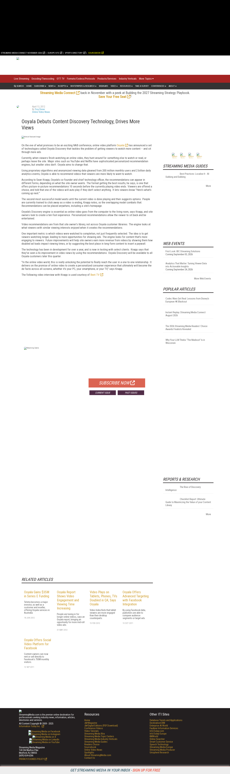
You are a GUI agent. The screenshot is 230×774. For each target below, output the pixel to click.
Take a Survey (142, 86)
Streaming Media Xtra (94, 733)
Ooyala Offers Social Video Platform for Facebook (37, 644)
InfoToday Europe (158, 733)
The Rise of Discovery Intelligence (183, 489)
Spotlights (89, 752)
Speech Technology (159, 744)
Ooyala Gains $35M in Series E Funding (36, 594)
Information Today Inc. (30, 726)
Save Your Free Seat (112, 97)
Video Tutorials (91, 731)
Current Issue (102, 392)
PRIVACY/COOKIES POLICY (31, 759)
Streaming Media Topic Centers (99, 736)
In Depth (62, 86)
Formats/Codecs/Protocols (81, 78)
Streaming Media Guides (95, 741)
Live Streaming (21, 78)
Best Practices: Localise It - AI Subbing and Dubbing (187, 175)
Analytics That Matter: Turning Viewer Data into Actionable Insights (186, 265)
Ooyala (120, 145)
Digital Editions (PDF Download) (101, 725)
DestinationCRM (157, 723)
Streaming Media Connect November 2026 (21, 53)
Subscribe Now (114, 383)
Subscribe (39, 86)
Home (29, 86)
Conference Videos (93, 728)
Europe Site (53, 53)
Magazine (90, 723)
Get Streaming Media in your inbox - (115, 770)
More (208, 185)
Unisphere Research (159, 752)
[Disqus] (87, 447)
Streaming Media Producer (162, 749)
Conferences (157, 86)
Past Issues (131, 392)
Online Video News (41, 112)
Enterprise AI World (159, 725)
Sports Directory (74, 53)
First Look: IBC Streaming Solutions (183, 251)
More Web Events (202, 278)
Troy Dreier (40, 109)
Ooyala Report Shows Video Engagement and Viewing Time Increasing (68, 600)
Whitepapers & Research (82, 86)
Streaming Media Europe (161, 747)
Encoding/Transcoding (43, 78)
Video (113, 86)
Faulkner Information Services (164, 728)
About (172, 86)
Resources (125, 86)
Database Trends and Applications (166, 720)
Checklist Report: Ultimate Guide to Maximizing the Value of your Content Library (188, 502)
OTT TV (60, 78)
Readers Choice (92, 744)
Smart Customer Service (161, 741)
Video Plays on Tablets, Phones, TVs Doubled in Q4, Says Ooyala (103, 598)
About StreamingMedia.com (97, 755)
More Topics (145, 78)
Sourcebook (94, 53)
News (51, 86)
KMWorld (154, 736)
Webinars (103, 86)
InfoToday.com (157, 731)
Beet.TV (95, 274)
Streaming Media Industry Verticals (100, 739)
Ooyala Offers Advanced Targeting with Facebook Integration (136, 598)
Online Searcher (157, 739)
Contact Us (89, 758)
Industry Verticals (128, 78)
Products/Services (106, 78)
